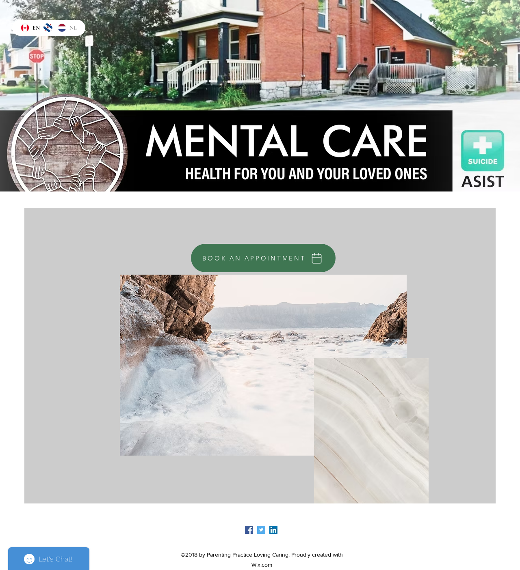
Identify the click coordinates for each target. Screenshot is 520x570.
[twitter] (261, 530)
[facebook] (249, 530)
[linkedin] (273, 530)
